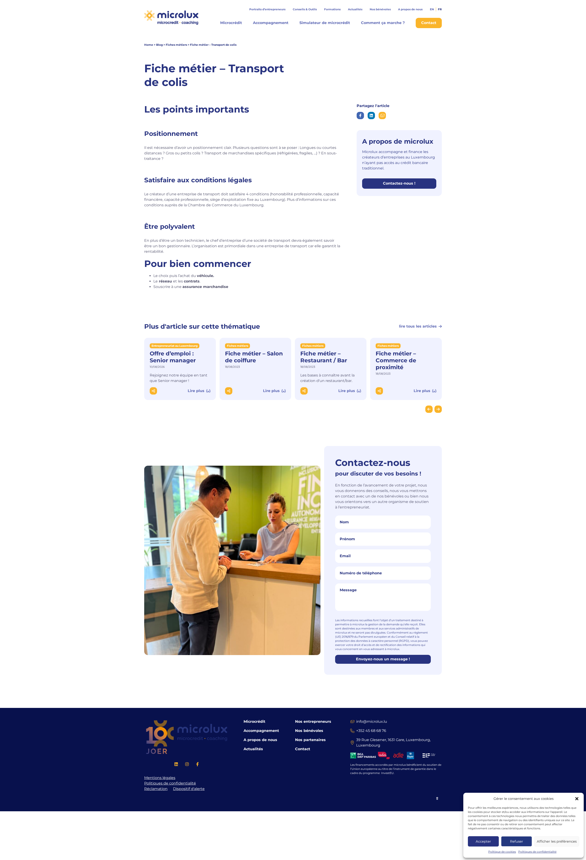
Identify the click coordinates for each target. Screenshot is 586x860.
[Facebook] (197, 765)
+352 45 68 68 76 (371, 730)
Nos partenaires (310, 740)
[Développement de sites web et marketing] (437, 797)
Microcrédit (231, 23)
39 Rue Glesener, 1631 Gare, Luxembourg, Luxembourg (393, 742)
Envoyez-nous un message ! (383, 659)
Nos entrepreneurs (313, 721)
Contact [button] (428, 23)
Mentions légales (159, 778)
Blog (159, 44)
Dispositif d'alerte (189, 789)
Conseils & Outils (305, 9)
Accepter (483, 841)
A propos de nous (410, 9)
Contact (302, 749)
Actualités (355, 9)
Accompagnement (270, 23)
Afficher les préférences (557, 841)
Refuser (516, 841)
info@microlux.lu (371, 721)
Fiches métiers (176, 44)
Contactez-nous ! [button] (399, 183)
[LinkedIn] (176, 765)
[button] (577, 798)
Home (148, 44)
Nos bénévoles (380, 9)
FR (440, 9)
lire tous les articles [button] (418, 326)
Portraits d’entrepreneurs (267, 9)
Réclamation (156, 789)
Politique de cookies (502, 851)
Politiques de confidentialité (537, 851)
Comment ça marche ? (383, 23)
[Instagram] (187, 765)
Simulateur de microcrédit (324, 23)
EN (432, 9)
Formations (332, 9)
